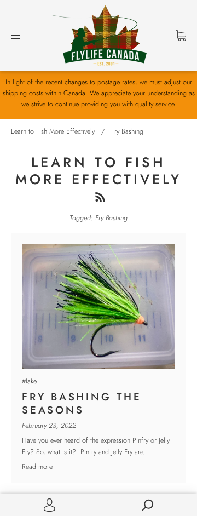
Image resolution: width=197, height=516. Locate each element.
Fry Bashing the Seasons (82, 403)
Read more (37, 467)
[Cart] (181, 36)
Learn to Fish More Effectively (53, 131)
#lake (29, 381)
